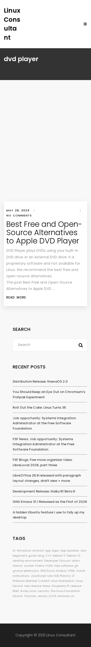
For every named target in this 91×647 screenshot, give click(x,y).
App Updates (69, 551)
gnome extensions (26, 571)
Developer (51, 561)
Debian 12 (73, 556)
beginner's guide (25, 556)
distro (76, 561)
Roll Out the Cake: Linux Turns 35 (39, 407)
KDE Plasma (62, 576)
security (43, 591)
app (48, 551)
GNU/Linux (47, 571)
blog (41, 556)
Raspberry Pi (60, 586)
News (47, 586)
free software (63, 566)
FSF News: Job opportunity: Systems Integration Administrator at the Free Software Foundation (43, 444)
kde (50, 576)
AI (14, 551)
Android (38, 551)
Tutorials (30, 596)
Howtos (61, 571)
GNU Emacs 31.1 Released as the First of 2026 (50, 501)
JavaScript (38, 576)
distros (18, 566)
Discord (65, 561)
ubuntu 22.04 (47, 596)
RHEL (16, 591)
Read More (16, 297)
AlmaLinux (24, 551)
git (76, 566)
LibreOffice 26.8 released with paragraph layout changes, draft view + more (47, 478)
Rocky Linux (28, 591)
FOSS (49, 566)
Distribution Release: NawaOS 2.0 (40, 381)
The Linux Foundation (65, 591)
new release (32, 586)
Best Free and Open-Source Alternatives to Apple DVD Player (44, 232)
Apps (55, 551)
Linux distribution (63, 581)
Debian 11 (59, 556)
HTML (71, 571)
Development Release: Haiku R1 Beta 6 (44, 491)
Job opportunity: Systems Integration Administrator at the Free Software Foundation (44, 423)
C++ (48, 556)
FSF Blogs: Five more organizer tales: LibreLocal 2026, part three (43, 462)
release (76, 586)
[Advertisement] (45, 153)
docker (29, 566)
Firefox (39, 566)
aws (83, 551)
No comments (19, 215)
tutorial (18, 596)
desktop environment (28, 561)
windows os (65, 596)
